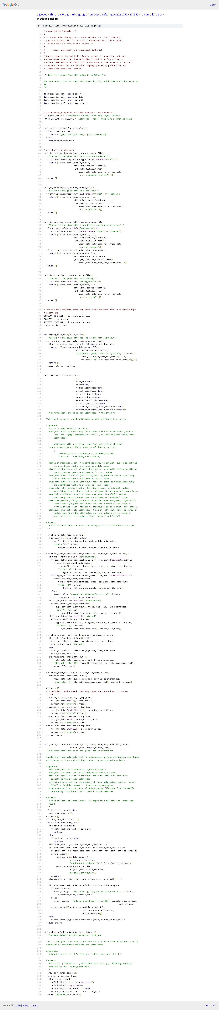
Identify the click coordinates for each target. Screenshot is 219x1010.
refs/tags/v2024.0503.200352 (120, 14)
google (82, 14)
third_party (57, 14)
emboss (95, 14)
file (97, 26)
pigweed (41, 14)
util (160, 14)
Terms (34, 1005)
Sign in (213, 4)
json (213, 1005)
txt (206, 1005)
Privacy (26, 1005)
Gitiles (18, 1005)
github (71, 14)
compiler (150, 14)
